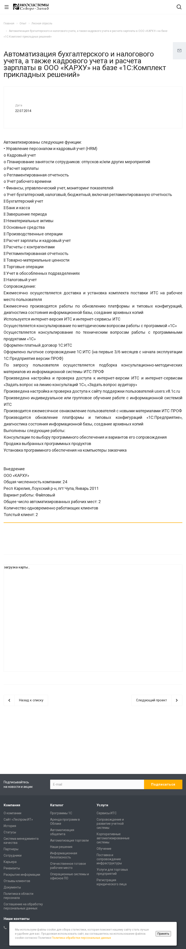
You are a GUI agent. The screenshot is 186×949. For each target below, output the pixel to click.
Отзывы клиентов (17, 881)
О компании (12, 813)
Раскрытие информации (22, 874)
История (10, 826)
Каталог (57, 805)
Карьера (10, 862)
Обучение (104, 848)
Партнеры (11, 849)
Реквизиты (12, 868)
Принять (163, 933)
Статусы (10, 832)
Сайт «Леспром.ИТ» (18, 819)
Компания (12, 805)
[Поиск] (179, 7)
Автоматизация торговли (69, 840)
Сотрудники (13, 855)
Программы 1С (61, 813)
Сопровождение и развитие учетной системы (110, 823)
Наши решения (61, 847)
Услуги (102, 805)
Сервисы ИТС (107, 813)
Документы (12, 887)
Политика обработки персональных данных (81, 937)
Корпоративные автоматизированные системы (113, 838)
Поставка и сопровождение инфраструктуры (109, 859)
